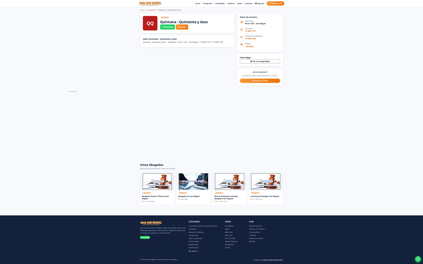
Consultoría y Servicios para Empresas (203, 226)
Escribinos (146, 237)
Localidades (220, 3)
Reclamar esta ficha (260, 81)
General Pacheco (231, 241)
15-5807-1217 (250, 31)
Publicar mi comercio (257, 229)
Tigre (227, 229)
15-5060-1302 (250, 38)
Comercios (193, 229)
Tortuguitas (229, 244)
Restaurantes (193, 244)
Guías (239, 3)
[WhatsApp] (418, 259)
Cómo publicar (254, 232)
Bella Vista (229, 232)
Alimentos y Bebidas (196, 232)
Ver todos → (193, 251)
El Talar (227, 248)
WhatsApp (168, 27)
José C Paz (229, 235)
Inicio (197, 3)
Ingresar (260, 3)
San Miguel (229, 226)
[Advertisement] (73, 126)
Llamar (183, 27)
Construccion (194, 235)
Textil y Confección (196, 238)
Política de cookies (256, 238)
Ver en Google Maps (261, 61)
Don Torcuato (230, 238)
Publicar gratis (276, 3)
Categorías (207, 3)
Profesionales (194, 241)
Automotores (193, 248)
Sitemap (252, 241)
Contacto (248, 3)
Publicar (231, 3)
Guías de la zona (255, 226)
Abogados (151, 10)
